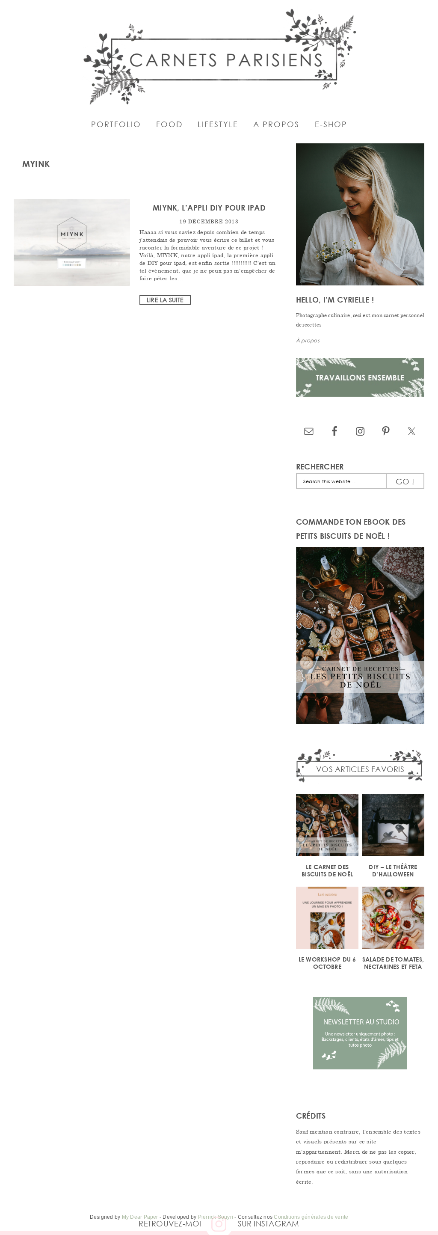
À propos (308, 340)
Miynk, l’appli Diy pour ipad (209, 207)
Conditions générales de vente (311, 1217)
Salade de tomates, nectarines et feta (393, 963)
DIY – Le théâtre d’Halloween (393, 870)
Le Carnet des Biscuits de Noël (327, 870)
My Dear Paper (140, 1217)
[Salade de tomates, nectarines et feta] (393, 919)
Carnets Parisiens (219, 55)
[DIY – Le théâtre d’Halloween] (393, 826)
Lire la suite (165, 299)
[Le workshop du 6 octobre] (327, 919)
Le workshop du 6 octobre (327, 963)
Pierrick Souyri (216, 1217)
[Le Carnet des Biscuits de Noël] (327, 826)
